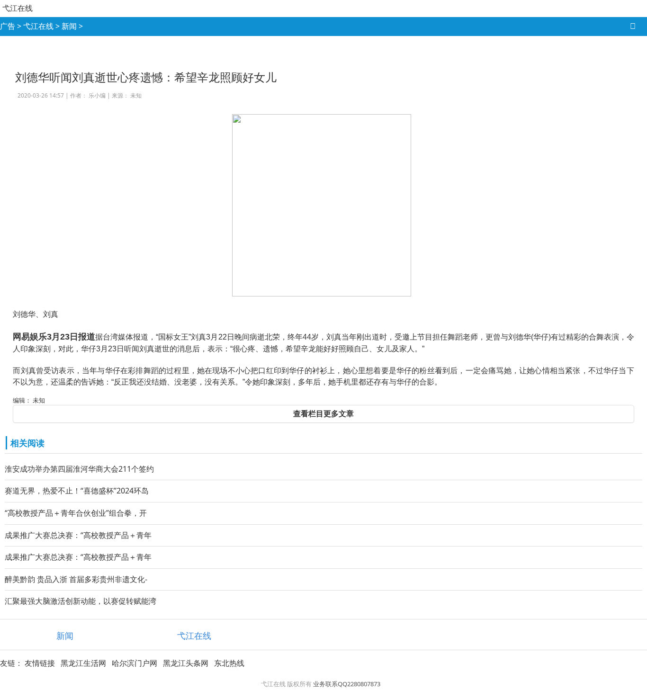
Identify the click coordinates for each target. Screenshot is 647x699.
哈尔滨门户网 (134, 663)
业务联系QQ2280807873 (346, 684)
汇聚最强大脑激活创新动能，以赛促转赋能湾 (80, 601)
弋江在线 (17, 8)
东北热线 (229, 663)
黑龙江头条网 (185, 663)
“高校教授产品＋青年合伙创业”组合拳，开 (76, 513)
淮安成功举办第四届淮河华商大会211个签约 (79, 469)
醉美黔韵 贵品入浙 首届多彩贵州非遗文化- (76, 579)
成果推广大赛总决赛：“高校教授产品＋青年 (78, 535)
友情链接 (40, 663)
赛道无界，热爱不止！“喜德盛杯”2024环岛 (77, 490)
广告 (7, 26)
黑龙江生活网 (83, 663)
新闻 (69, 26)
